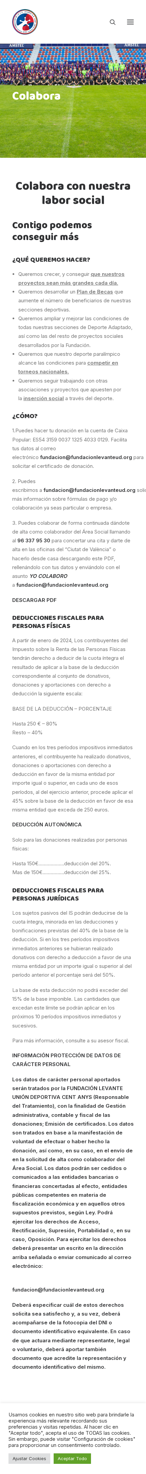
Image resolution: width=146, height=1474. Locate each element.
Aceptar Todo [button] (72, 1458)
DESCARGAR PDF (34, 600)
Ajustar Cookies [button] (29, 1458)
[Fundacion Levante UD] (25, 22)
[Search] (110, 22)
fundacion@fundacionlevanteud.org (58, 1289)
